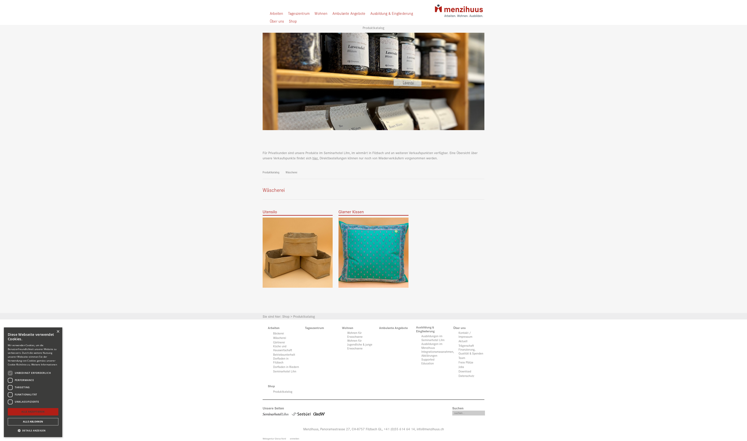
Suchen (458, 408)
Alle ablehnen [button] (33, 421)
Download (465, 371)
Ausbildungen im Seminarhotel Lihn (433, 338)
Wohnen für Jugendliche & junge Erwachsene (359, 344)
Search (482, 412)
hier (315, 158)
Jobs (461, 367)
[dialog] (33, 382)
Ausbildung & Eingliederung (391, 13)
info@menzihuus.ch (430, 428)
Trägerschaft (466, 346)
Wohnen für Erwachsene (355, 335)
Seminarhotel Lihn (284, 371)
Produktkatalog (271, 172)
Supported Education (427, 361)
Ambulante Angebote (349, 13)
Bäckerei (278, 333)
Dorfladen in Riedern (286, 367)
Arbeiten (276, 13)
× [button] (57, 331)
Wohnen (321, 13)
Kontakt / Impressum (465, 335)
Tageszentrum (299, 13)
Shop (293, 21)
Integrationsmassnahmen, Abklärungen (437, 353)
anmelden (294, 438)
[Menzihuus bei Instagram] (378, 413)
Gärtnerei (279, 342)
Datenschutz (466, 376)
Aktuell (463, 341)
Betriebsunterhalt (284, 354)
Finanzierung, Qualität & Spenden (471, 351)
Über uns (277, 21)
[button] (33, 430)
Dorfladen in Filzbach (280, 360)
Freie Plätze (466, 362)
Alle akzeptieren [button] (33, 411)
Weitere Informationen (44, 364)
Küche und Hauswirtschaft (282, 348)
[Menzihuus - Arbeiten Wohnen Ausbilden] (458, 9)
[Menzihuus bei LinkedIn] (368, 413)
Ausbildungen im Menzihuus (431, 346)
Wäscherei (291, 172)
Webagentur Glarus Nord (274, 438)
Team (462, 358)
